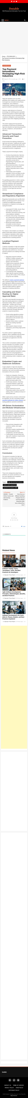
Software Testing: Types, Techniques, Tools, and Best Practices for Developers (11, 570)
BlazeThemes (14, 1095)
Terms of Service (18, 1085)
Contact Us (7, 1085)
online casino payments (9, 485)
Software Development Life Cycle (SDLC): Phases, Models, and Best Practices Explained (13, 617)
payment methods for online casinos (12, 400)
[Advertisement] (14, 37)
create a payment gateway (16, 280)
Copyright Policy (14, 1090)
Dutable (14, 8)
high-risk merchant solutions (15, 482)
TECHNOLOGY (6, 65)
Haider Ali (6, 79)
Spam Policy (19, 1087)
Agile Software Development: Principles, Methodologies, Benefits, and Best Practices (13, 593)
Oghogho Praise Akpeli (9, 574)
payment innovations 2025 (10, 487)
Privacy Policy (9, 1087)
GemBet (4, 1072)
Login (23, 526)
